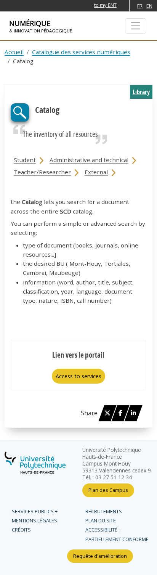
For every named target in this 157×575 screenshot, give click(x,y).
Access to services (78, 376)
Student (25, 160)
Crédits (21, 529)
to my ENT (105, 5)
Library (141, 92)
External (96, 172)
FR (140, 5)
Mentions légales (34, 520)
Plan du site (100, 520)
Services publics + (35, 511)
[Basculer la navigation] (135, 26)
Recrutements (103, 511)
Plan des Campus (108, 490)
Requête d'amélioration (100, 556)
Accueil (14, 52)
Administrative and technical (89, 160)
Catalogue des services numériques (81, 52)
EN (149, 5)
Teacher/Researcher (42, 172)
